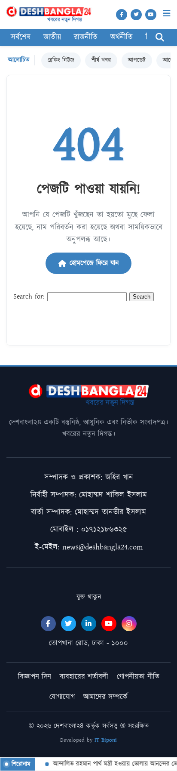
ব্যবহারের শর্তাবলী (84, 677)
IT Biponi (106, 740)
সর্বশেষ (21, 37)
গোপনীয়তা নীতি (138, 677)
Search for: (29, 297)
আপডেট (137, 60)
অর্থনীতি (121, 37)
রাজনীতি (86, 37)
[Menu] (167, 14)
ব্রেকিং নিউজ (61, 60)
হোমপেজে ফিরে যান (94, 263)
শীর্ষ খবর (101, 60)
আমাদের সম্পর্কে (105, 697)
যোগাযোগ (62, 697)
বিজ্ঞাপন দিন (34, 677)
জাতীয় (52, 37)
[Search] (160, 38)
